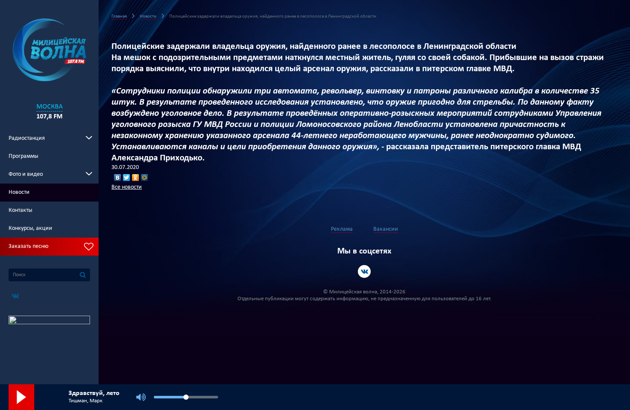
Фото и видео (26, 174)
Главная (119, 16)
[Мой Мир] (144, 177)
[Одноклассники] (135, 177)
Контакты (20, 210)
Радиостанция (27, 138)
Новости (19, 192)
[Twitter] (126, 177)
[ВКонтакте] (117, 177)
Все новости (126, 187)
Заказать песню (28, 246)
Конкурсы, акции (30, 228)
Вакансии (385, 229)
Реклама (342, 229)
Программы (23, 156)
